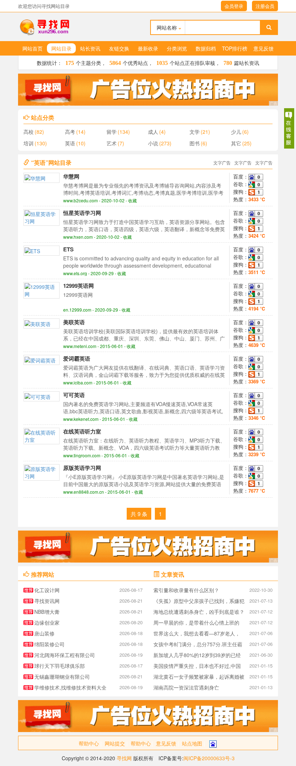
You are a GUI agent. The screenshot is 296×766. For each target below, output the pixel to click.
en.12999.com (77, 310)
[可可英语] (38, 396)
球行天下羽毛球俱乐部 (59, 665)
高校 (28, 131)
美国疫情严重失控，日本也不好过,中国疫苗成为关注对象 (197, 666)
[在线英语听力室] (41, 435)
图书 (195, 143)
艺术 (111, 143)
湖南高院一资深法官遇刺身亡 (186, 687)
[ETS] (32, 250)
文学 (195, 131)
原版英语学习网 (82, 467)
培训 (28, 143)
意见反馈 (263, 48)
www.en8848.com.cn (83, 492)
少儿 (236, 131)
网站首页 (32, 48)
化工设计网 (47, 590)
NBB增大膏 (47, 611)
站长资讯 (90, 48)
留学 (111, 131)
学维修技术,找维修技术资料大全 (70, 687)
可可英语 (74, 395)
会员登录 (234, 6)
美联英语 (74, 322)
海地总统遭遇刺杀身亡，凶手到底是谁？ (198, 611)
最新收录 (148, 48)
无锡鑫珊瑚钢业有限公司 (62, 676)
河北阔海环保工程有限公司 (64, 655)
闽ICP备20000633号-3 (209, 758)
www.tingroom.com (81, 455)
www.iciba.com (77, 382)
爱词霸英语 (76, 358)
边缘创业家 (47, 622)
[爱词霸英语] (40, 359)
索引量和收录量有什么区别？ (186, 590)
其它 (236, 143)
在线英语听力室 (82, 431)
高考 (70, 131)
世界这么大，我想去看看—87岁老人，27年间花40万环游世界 (196, 634)
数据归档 (206, 48)
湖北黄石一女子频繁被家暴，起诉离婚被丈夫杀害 (198, 677)
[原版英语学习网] (41, 471)
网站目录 (61, 48)
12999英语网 (78, 285)
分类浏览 (177, 48)
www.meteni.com (79, 346)
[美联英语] (38, 323)
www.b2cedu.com (80, 200)
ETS (68, 249)
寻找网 (124, 758)
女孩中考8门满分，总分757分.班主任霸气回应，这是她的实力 (197, 645)
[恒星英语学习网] (41, 216)
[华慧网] (35, 177)
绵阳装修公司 (49, 644)
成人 (153, 131)
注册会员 (265, 6)
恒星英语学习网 (82, 212)
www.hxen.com (78, 237)
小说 (153, 143)
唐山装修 (44, 633)
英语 (70, 143)
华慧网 (71, 176)
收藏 (132, 200)
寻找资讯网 (47, 600)
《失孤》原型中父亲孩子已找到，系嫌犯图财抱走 (198, 601)
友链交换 (119, 48)
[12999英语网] (41, 289)
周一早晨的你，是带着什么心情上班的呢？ (196, 623)
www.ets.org (75, 273)
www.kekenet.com (81, 419)
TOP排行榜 (234, 48)
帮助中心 (89, 743)
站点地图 (192, 743)
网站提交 (115, 743)
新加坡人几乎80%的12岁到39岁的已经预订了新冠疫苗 (197, 655)
